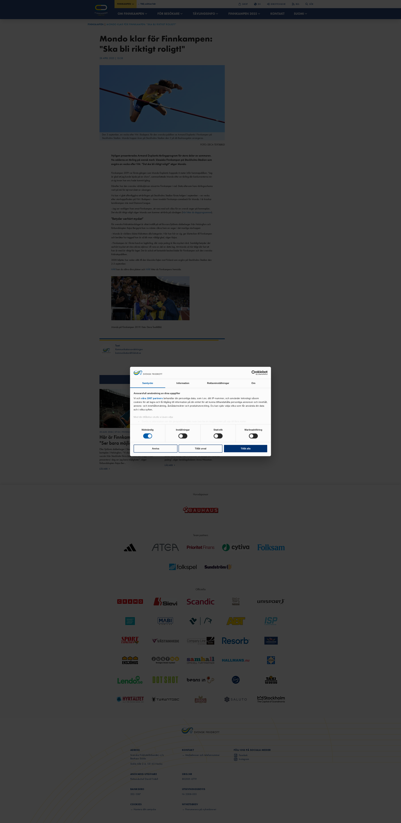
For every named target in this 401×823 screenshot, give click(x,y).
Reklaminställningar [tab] (218, 383)
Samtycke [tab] (147, 383)
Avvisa (155, 448)
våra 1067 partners (152, 398)
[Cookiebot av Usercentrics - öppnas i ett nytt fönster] (254, 372)
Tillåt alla (245, 448)
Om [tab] (253, 383)
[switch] (182, 436)
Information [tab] (182, 383)
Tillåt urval (200, 448)
